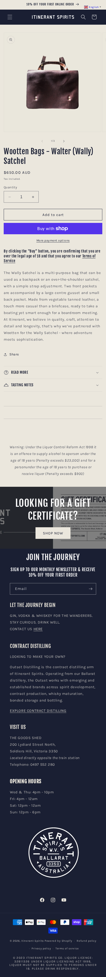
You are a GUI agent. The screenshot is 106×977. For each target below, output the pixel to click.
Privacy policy (41, 948)
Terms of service (67, 948)
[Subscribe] (90, 589)
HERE (38, 629)
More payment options (53, 240)
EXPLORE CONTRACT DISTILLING (38, 710)
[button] (9, 17)
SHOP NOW (53, 533)
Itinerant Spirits (32, 940)
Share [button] (14, 354)
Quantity (10, 187)
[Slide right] (63, 141)
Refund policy (86, 940)
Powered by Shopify (58, 940)
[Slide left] (42, 141)
